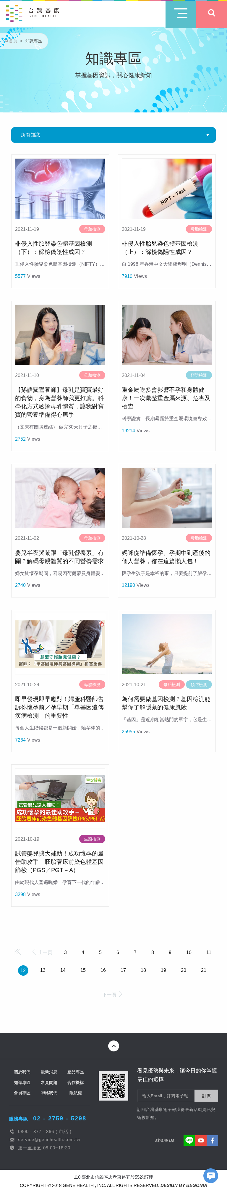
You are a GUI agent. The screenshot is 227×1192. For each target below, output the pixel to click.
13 (43, 970)
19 (163, 970)
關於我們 (22, 1071)
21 (203, 970)
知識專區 (22, 1082)
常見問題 (49, 1082)
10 (189, 952)
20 (183, 970)
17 (123, 970)
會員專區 (22, 1092)
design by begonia (183, 1185)
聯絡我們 (49, 1092)
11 (208, 952)
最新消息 (49, 1071)
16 (103, 970)
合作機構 (75, 1082)
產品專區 (75, 1071)
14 (63, 970)
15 (83, 970)
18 (143, 970)
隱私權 (75, 1092)
